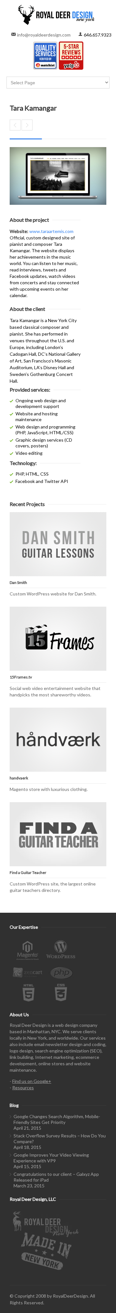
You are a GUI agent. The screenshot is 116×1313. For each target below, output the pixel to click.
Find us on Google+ (31, 1081)
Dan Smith (18, 582)
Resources (23, 1087)
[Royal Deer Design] (58, 15)
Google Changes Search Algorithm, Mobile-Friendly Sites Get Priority (57, 1119)
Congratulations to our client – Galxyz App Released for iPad (56, 1177)
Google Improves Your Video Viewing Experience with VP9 (51, 1157)
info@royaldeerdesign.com (44, 34)
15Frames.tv (21, 677)
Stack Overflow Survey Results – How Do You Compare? (60, 1138)
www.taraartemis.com (51, 231)
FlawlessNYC (15, 125)
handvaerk (19, 778)
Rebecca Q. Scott (27, 125)
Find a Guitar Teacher (28, 872)
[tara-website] (58, 176)
